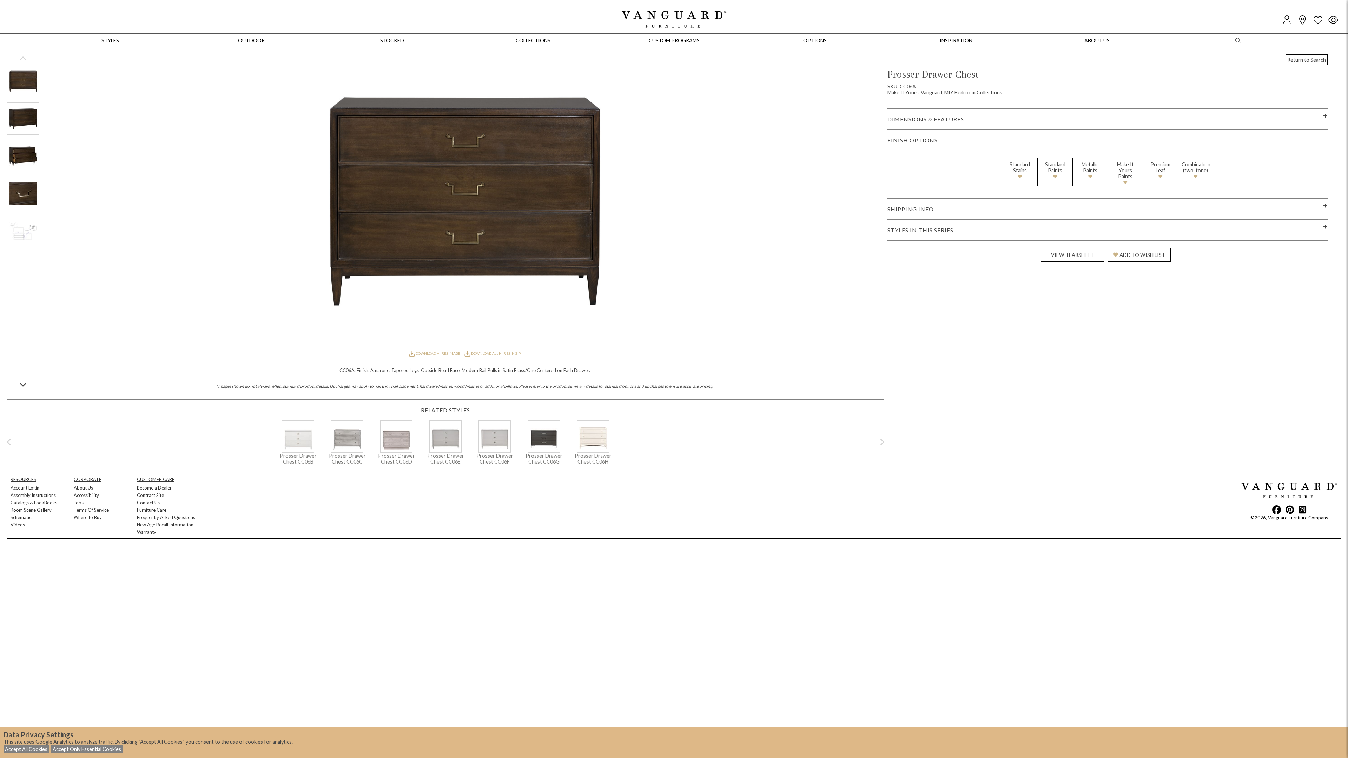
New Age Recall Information (165, 524)
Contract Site (150, 495)
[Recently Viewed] (1333, 20)
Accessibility (86, 495)
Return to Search (1306, 60)
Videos (18, 524)
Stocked (392, 41)
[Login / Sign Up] (1287, 20)
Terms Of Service (91, 510)
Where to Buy (88, 517)
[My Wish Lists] (1318, 20)
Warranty (146, 532)
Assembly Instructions (33, 495)
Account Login (25, 488)
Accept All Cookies (26, 749)
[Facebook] (1276, 510)
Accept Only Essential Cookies (87, 749)
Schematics (22, 517)
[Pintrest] (1290, 510)
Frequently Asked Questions (166, 517)
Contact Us (148, 502)
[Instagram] (1302, 510)
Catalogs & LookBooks (34, 502)
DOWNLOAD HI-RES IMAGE (438, 353)
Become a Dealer (154, 488)
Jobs (79, 502)
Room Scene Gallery (31, 510)
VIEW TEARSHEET (1072, 255)
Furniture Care (151, 510)
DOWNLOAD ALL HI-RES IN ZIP (495, 353)
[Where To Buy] (1302, 20)
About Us (83, 488)
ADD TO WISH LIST (1142, 255)
